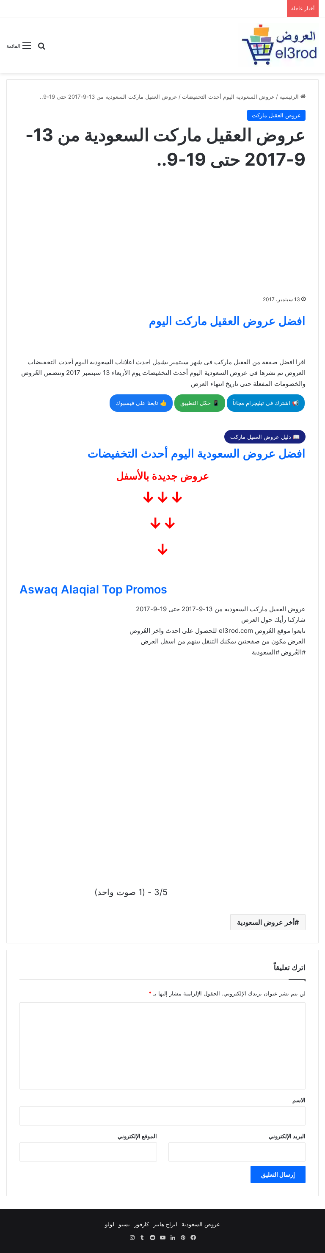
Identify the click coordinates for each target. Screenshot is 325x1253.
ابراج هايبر (165, 1224)
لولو (109, 1224)
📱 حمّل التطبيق (199, 402)
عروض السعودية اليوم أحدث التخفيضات (228, 96)
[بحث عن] (41, 48)
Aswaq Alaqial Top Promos (93, 589)
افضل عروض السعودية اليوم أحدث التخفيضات (197, 453)
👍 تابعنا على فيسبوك (141, 402)
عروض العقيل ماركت (276, 115)
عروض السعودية (201, 1224)
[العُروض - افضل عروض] (278, 45)
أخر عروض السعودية (266, 922)
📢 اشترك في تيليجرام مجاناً (266, 402)
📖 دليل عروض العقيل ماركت (265, 436)
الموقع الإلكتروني (137, 1136)
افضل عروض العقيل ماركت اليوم (227, 321)
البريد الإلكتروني (287, 1136)
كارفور (141, 1224)
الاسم (299, 1100)
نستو (124, 1224)
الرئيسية (289, 96)
